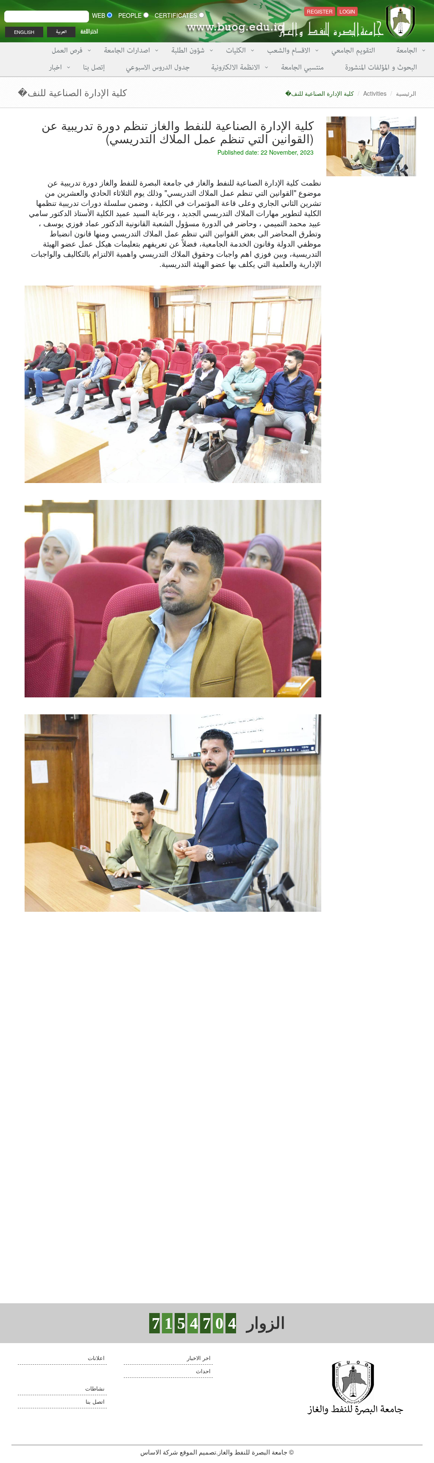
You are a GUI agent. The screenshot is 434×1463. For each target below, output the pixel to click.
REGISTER (320, 11)
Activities (375, 93)
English (24, 31)
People (130, 15)
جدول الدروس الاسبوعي (158, 67)
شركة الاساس (159, 1451)
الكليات (236, 50)
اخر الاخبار (199, 1358)
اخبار (55, 67)
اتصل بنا (95, 1401)
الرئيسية (406, 93)
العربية (61, 32)
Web (99, 15)
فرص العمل (67, 50)
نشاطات (95, 1388)
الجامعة (406, 50)
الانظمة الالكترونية (235, 67)
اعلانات (96, 1358)
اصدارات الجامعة (127, 50)
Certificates (177, 15)
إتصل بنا (94, 67)
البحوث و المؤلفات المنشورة (381, 67)
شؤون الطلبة (188, 50)
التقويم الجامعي (353, 50)
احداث (203, 1371)
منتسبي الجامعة (302, 67)
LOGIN (347, 11)
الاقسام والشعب (288, 50)
